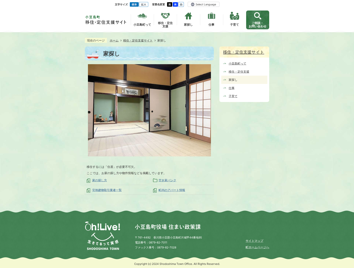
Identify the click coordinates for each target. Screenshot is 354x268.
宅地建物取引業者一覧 (107, 190)
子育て (233, 96)
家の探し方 (99, 180)
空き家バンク (167, 180)
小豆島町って (237, 63)
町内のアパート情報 (172, 190)
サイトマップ (254, 241)
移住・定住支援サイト (138, 40)
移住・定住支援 (239, 71)
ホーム (114, 40)
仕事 (232, 88)
